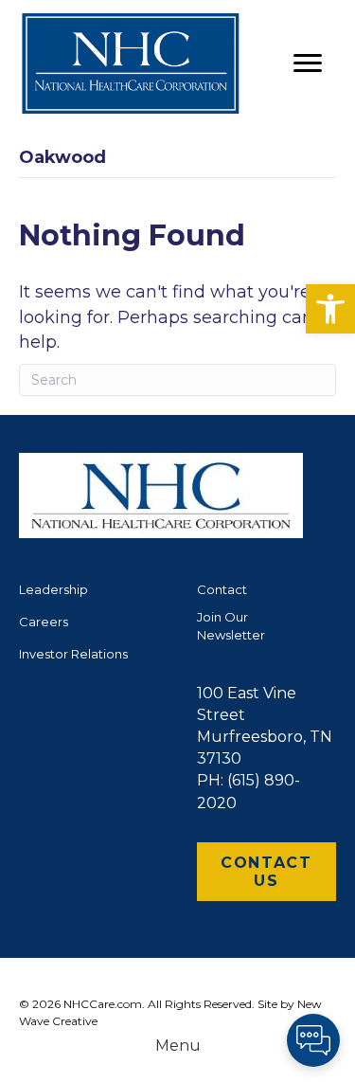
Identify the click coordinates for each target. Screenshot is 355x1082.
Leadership (53, 589)
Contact (222, 589)
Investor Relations (73, 653)
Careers (43, 621)
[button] (330, 309)
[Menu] (307, 63)
